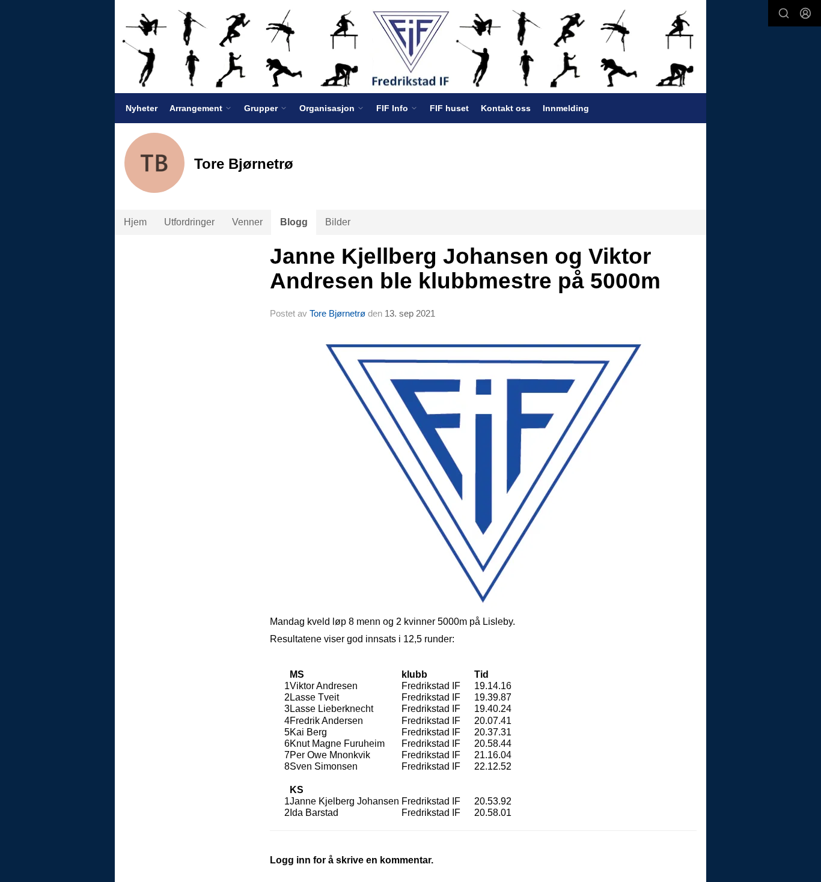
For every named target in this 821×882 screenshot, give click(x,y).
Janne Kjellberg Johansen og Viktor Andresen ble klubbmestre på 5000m (465, 268)
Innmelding (566, 108)
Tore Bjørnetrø (337, 313)
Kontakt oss (506, 108)
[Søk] (784, 13)
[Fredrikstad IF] (410, 46)
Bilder (337, 222)
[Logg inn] (805, 13)
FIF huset (449, 108)
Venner (247, 222)
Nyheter (141, 108)
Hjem (135, 222)
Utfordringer (189, 222)
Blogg (294, 222)
